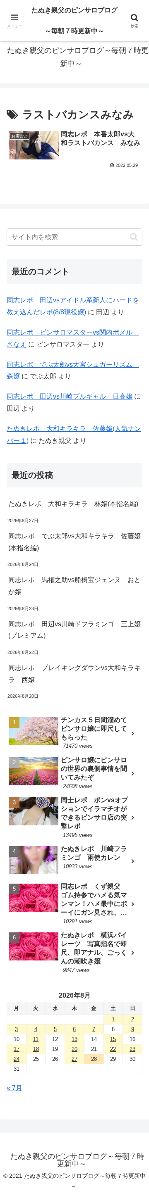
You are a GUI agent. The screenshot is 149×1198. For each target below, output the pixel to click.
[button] (134, 237)
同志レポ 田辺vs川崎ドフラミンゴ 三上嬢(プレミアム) (74, 629)
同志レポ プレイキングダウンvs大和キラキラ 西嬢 (74, 673)
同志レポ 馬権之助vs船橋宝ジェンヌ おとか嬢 (74, 585)
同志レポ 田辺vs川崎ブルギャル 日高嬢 (69, 396)
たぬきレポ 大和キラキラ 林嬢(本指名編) (73, 503)
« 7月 (14, 1087)
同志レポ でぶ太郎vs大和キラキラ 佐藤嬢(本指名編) (74, 541)
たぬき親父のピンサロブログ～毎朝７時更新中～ (74, 20)
